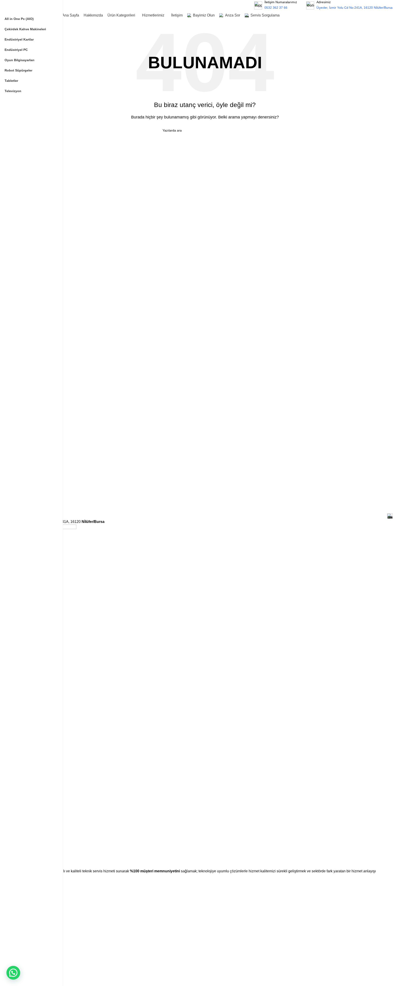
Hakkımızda (25, 901)
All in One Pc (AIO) (30, 958)
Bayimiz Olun (26, 925)
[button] (13, 973)
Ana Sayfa (24, 893)
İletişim (22, 940)
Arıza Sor (24, 933)
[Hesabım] (388, 15)
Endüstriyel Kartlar (30, 974)
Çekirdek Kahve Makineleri (36, 966)
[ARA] (239, 5)
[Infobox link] (349, 5)
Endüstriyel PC (27, 981)
